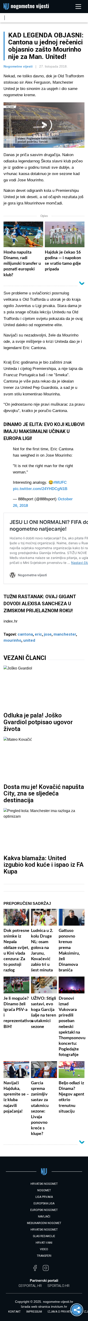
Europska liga (44, 1203)
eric (38, 634)
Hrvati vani (44, 1242)
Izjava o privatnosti (63, 1311)
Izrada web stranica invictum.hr (44, 1306)
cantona (25, 634)
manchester (65, 634)
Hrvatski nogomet (44, 1229)
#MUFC (60, 482)
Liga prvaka (44, 1197)
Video (44, 1249)
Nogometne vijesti (18, 66)
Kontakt (14, 1311)
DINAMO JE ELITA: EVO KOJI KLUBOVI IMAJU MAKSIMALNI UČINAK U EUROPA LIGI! (44, 431)
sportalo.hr (58, 1286)
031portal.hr (30, 1286)
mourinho (12, 640)
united (29, 640)
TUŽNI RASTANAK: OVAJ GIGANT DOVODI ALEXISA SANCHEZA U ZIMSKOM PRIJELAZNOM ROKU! (40, 603)
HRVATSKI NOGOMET (44, 1183)
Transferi (44, 1255)
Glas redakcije (44, 1236)
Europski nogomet (44, 1210)
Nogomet (44, 1190)
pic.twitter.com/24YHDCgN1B (40, 489)
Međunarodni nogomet (44, 1223)
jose (48, 634)
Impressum (34, 1311)
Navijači (44, 1216)
